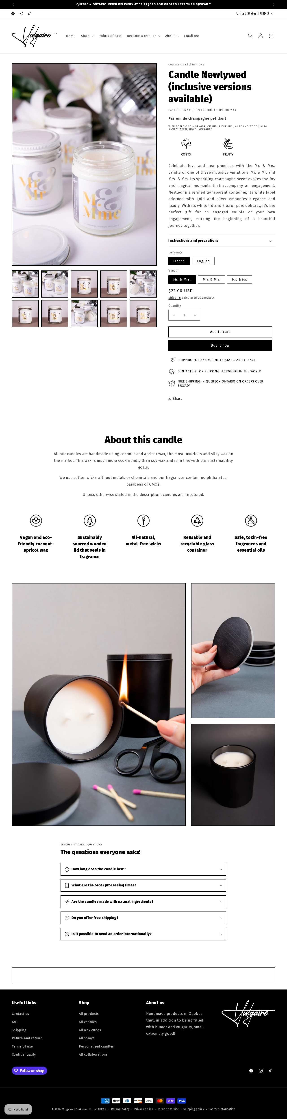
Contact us (187, 372)
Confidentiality (24, 1055)
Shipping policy (193, 1109)
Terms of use (22, 1046)
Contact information (222, 1109)
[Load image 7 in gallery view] (54, 313)
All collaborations (93, 1055)
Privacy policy (143, 1109)
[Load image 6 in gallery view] (25, 313)
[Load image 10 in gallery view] (143, 313)
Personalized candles (96, 1046)
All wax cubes (90, 1030)
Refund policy (120, 1109)
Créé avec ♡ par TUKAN (91, 1109)
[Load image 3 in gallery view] (84, 284)
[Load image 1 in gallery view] (25, 284)
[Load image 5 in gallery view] (143, 284)
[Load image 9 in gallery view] (113, 313)
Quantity (174, 306)
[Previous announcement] (13, 4)
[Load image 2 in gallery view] (54, 284)
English (203, 261)
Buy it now (220, 345)
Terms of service (168, 1109)
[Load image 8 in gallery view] (84, 313)
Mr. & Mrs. (182, 280)
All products (89, 1014)
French (179, 261)
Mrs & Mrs (211, 280)
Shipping (174, 297)
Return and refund (27, 1038)
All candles (88, 1022)
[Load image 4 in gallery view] (113, 284)
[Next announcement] (274, 4)
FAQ (15, 1022)
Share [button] (177, 399)
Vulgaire (67, 1109)
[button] (87, 36)
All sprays (86, 1038)
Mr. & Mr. (239, 280)
